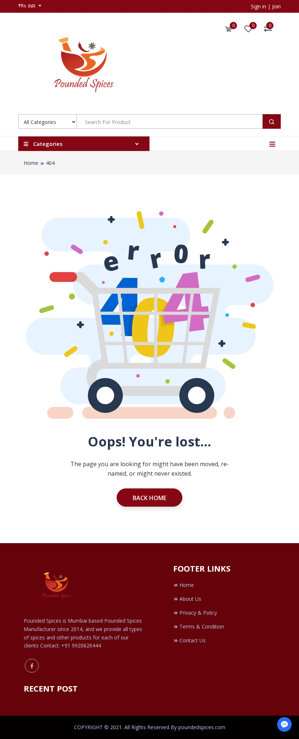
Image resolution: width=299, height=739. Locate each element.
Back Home (149, 498)
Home (31, 162)
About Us (190, 598)
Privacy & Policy (198, 612)
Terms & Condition (201, 626)
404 (50, 162)
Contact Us (192, 640)
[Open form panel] (284, 724)
